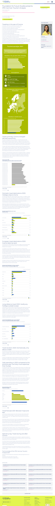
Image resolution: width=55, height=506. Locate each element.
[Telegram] (48, 46)
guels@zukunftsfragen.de (45, 41)
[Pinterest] (50, 46)
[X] (43, 46)
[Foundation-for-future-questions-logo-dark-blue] (6, 497)
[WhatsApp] (46, 46)
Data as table (5, 188)
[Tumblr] (49, 46)
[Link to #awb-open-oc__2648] (52, 2)
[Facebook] (42, 46)
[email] (43, 47)
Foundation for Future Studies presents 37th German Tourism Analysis (17, 7)
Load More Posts (27, 493)
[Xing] (42, 47)
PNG (8, 190)
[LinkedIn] (45, 46)
